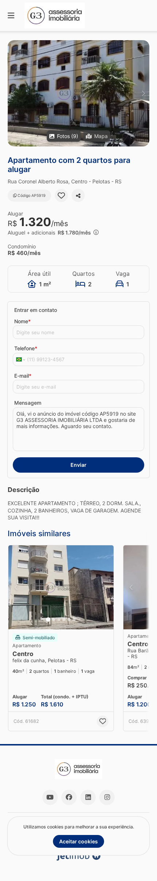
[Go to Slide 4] (63, 619)
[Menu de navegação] (11, 15)
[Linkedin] (88, 797)
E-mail (22, 376)
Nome (22, 321)
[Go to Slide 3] (58, 619)
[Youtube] (50, 797)
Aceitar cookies (78, 841)
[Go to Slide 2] (53, 619)
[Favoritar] (61, 195)
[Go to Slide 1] (48, 619)
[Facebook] (69, 797)
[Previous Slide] (14, 93)
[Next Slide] (143, 93)
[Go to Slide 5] (69, 619)
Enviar (78, 465)
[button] (78, 93)
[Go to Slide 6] (74, 619)
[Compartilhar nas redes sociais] (78, 195)
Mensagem (27, 403)
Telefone (25, 348)
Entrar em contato (35, 310)
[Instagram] (107, 797)
